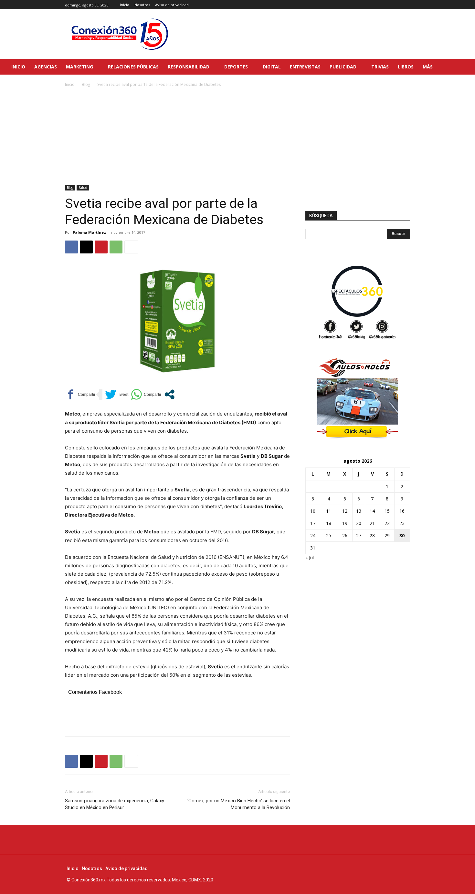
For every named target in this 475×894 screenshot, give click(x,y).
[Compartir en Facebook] (80, 394)
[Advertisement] (237, 136)
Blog (86, 84)
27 (358, 535)
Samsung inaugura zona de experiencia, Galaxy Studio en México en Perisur (114, 804)
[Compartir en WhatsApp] (146, 394)
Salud (83, 187)
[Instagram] (399, 4)
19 (344, 523)
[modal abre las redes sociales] (169, 394)
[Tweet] (116, 394)
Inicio (70, 84)
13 (358, 511)
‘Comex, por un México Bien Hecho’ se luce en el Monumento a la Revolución (238, 804)
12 (344, 511)
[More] (131, 247)
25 (328, 535)
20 (358, 523)
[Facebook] (392, 4)
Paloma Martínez (89, 232)
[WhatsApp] (116, 247)
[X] (406, 4)
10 (312, 511)
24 (312, 535)
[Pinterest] (101, 247)
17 (312, 523)
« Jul (309, 557)
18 (328, 523)
